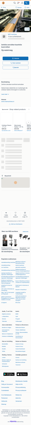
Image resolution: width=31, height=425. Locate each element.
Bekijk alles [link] (25, 231)
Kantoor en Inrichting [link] (21, 360)
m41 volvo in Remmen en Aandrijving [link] (7, 289)
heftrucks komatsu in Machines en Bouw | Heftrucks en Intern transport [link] (21, 298)
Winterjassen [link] (5, 366)
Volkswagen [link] (19, 321)
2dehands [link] (4, 401)
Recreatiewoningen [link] (20, 351)
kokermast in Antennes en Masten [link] (22, 286)
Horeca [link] (17, 357)
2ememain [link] (19, 401)
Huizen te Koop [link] (19, 344)
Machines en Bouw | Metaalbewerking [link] (21, 262)
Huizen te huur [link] (19, 346)
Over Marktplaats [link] (6, 395)
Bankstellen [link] (5, 344)
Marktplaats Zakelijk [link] (21, 381)
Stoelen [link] (4, 349)
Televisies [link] (4, 321)
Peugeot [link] (18, 319)
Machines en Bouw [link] (20, 362)
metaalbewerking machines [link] (8, 262)
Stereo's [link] (4, 319)
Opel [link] (17, 316)
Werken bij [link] (19, 395)
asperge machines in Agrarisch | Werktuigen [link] (7, 273)
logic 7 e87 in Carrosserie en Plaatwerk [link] (7, 293)
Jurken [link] (4, 357)
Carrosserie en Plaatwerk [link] (5, 330)
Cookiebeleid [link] (5, 390)
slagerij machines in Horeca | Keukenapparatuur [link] (23, 273)
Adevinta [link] (18, 398)
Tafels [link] (3, 351)
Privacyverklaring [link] (21, 387)
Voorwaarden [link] (5, 387)
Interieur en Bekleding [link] (7, 336)
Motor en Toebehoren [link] (7, 334)
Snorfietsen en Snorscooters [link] (19, 337)
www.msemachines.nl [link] (7, 101)
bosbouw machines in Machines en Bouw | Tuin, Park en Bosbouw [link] (7, 282)
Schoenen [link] (4, 364)
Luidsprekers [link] (5, 316)
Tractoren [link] (18, 364)
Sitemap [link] (3, 404)
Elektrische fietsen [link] (20, 327)
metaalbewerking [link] (5, 265)
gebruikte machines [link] (21, 267)
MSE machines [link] (12, 34)
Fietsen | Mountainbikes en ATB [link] (22, 333)
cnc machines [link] (4, 267)
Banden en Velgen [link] (6, 327)
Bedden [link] (4, 346)
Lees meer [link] (4, 94)
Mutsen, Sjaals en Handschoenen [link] (6, 360)
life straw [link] (18, 302)
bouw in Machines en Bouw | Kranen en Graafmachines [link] (23, 281)
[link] (3, 3)
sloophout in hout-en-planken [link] (6, 286)
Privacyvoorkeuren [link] (21, 390)
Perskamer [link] (4, 398)
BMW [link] (17, 314)
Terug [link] (4, 7)
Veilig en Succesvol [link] (7, 384)
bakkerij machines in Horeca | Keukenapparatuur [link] (23, 270)
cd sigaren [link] (4, 302)
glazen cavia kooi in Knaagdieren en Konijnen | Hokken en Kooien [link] (8, 298)
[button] (18, 3)
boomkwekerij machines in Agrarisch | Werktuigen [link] (8, 277)
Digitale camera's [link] (6, 314)
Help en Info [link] (19, 384)
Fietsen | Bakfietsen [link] (20, 330)
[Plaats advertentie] (26, 3)
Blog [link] (2, 381)
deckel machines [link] (20, 265)
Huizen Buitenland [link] (20, 349)
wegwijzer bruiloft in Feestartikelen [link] (21, 293)
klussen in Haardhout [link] (21, 289)
